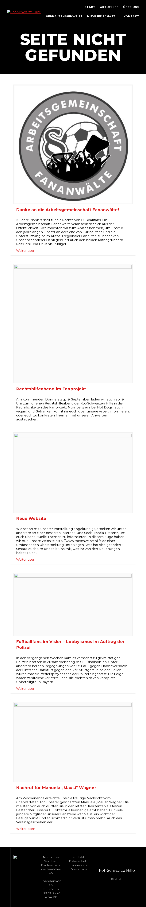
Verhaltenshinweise (64, 16)
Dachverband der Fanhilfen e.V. (51, 869)
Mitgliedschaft (101, 16)
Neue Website (31, 518)
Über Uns (131, 7)
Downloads (78, 869)
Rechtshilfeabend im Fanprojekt (51, 389)
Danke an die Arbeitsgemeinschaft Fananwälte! (67, 209)
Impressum (78, 865)
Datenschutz (78, 861)
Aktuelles (109, 7)
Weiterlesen (25, 251)
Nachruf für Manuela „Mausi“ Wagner (56, 787)
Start (89, 7)
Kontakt (131, 16)
